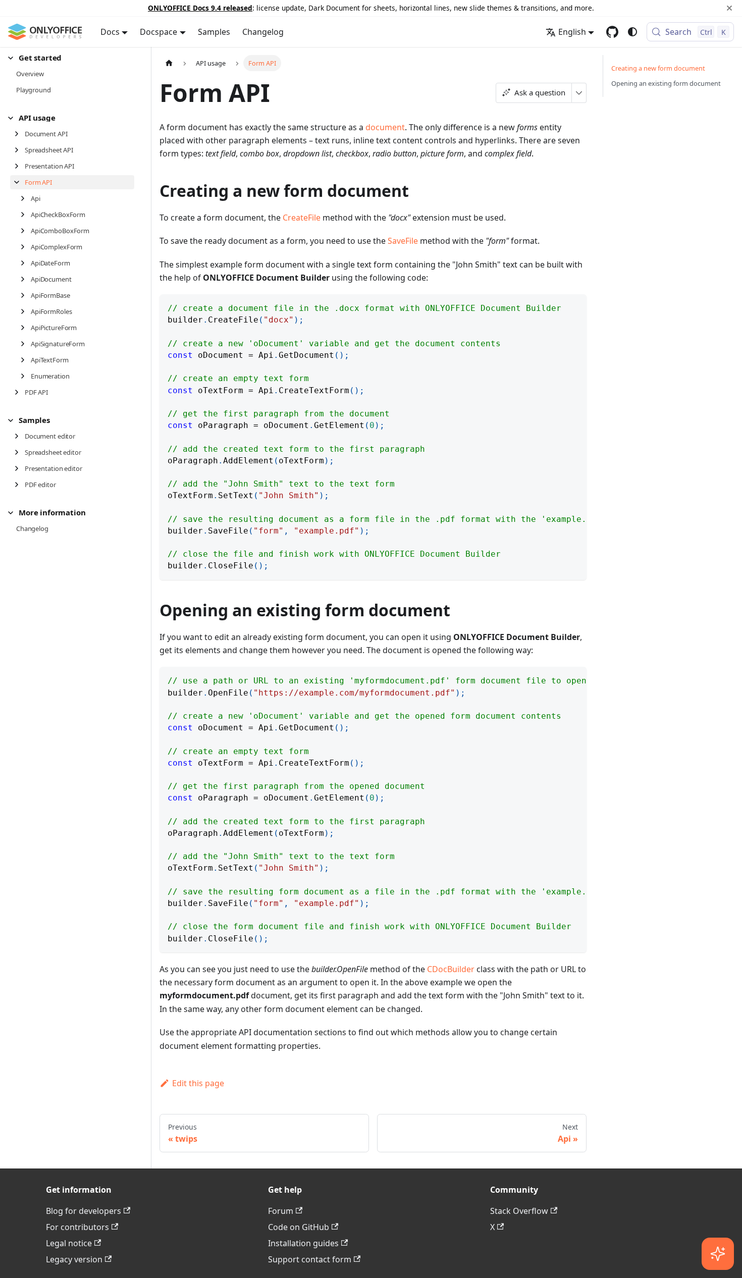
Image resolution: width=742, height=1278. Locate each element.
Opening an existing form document (666, 83)
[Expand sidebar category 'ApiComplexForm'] (25, 247)
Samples (214, 31)
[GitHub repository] (612, 32)
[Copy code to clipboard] (574, 306)
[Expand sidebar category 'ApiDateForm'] (25, 263)
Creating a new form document (658, 68)
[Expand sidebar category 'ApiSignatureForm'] (25, 344)
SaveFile (403, 240)
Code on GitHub (298, 1227)
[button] (71, 58)
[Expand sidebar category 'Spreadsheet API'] (19, 150)
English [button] (572, 31)
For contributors (77, 1227)
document (385, 127)
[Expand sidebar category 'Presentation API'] (19, 166)
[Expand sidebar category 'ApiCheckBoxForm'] (25, 214)
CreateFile (302, 217)
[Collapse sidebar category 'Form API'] (19, 182)
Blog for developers (83, 1210)
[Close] (729, 8)
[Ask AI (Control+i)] (718, 1254)
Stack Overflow (519, 1210)
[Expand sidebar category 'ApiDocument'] (25, 279)
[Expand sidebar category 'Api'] (25, 198)
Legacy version (74, 1259)
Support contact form (309, 1259)
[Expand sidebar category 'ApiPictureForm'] (25, 328)
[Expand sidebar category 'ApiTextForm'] (25, 360)
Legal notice (69, 1243)
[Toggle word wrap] (555, 306)
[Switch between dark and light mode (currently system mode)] (632, 32)
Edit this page (198, 1083)
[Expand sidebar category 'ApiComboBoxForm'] (25, 231)
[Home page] (169, 63)
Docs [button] (110, 31)
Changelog (263, 31)
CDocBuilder (450, 969)
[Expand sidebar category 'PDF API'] (19, 392)
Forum (280, 1210)
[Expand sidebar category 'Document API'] (19, 134)
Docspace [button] (158, 31)
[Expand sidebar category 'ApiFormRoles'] (25, 311)
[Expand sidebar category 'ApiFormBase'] (25, 295)
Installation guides (303, 1243)
